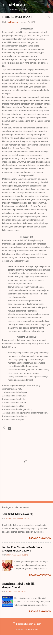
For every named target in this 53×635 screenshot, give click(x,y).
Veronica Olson (33, 629)
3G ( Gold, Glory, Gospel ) (17, 514)
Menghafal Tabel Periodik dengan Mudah (18, 585)
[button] (49, 17)
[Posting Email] (9, 429)
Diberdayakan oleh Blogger (28, 624)
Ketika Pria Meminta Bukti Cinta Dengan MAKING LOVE (22, 548)
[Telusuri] (49, 5)
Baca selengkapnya (40, 538)
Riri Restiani (18, 5)
